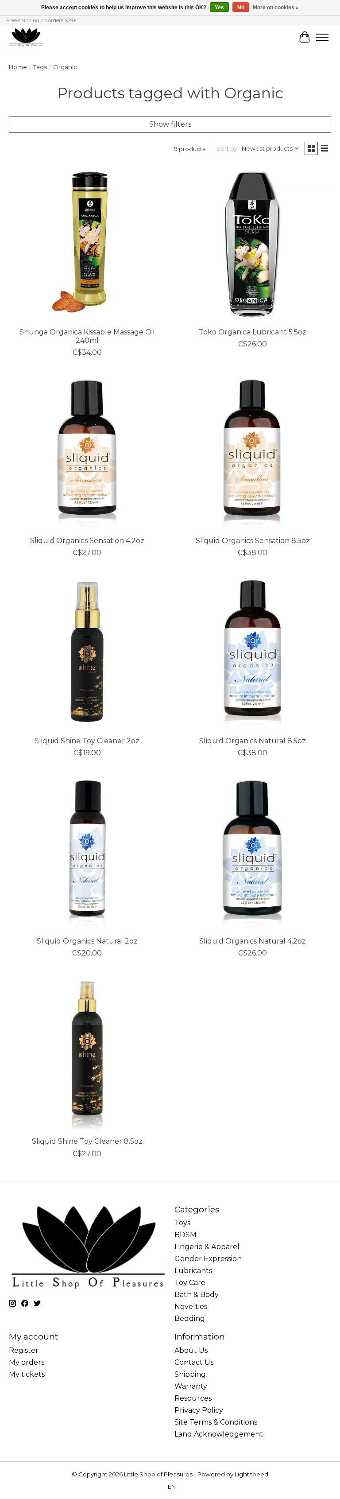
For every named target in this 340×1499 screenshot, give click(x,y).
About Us (191, 1350)
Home (18, 66)
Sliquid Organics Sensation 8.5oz (253, 540)
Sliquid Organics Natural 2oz (87, 941)
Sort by (226, 148)
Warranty (190, 1386)
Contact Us (193, 1362)
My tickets (27, 1374)
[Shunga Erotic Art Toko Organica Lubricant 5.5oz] (252, 244)
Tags (40, 66)
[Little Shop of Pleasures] (25, 37)
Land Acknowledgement (218, 1434)
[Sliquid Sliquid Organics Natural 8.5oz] (252, 653)
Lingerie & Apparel (207, 1247)
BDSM (185, 1235)
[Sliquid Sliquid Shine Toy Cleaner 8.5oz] (87, 1053)
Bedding (189, 1318)
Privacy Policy (198, 1410)
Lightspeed (251, 1474)
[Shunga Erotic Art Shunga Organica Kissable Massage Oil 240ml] (87, 244)
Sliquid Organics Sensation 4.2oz (87, 540)
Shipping (190, 1374)
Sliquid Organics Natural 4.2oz (252, 941)
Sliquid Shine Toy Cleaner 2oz (87, 741)
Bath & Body (196, 1294)
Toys (182, 1223)
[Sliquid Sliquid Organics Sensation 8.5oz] (252, 452)
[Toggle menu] (322, 37)
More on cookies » (276, 7)
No (240, 7)
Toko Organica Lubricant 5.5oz (252, 332)
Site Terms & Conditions (215, 1422)
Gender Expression (208, 1258)
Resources (193, 1398)
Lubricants (193, 1270)
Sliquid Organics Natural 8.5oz (252, 741)
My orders (26, 1362)
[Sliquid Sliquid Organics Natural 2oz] (87, 853)
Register (24, 1350)
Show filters (170, 124)
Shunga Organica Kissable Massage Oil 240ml (87, 336)
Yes (219, 7)
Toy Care (189, 1282)
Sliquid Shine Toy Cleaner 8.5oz (87, 1141)
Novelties (190, 1306)
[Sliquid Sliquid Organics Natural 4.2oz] (252, 853)
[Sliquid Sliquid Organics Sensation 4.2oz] (87, 452)
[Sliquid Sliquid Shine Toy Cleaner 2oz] (87, 653)
